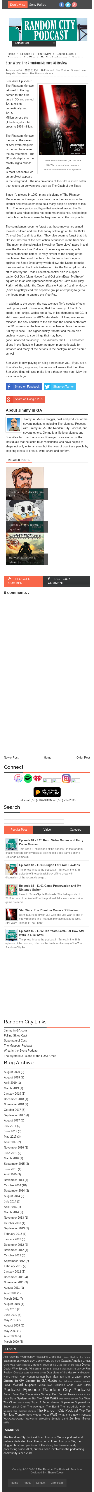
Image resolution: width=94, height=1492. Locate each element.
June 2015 (10, 1169)
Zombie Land (61, 1418)
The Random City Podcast (58, 1410)
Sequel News (67, 1394)
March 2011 (11, 1298)
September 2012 (14, 1261)
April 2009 (10, 1336)
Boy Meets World (40, 1360)
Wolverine (32, 1418)
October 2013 (12, 1223)
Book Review (21, 1360)
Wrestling (45, 1418)
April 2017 (10, 1142)
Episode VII (26, 1368)
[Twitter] (68, 4)
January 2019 (12, 1093)
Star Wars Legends (69, 1398)
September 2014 (14, 1190)
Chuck (87, 1360)
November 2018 (14, 1104)
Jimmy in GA (14, 1380)
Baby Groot (63, 1357)
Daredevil (37, 1364)
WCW (46, 1414)
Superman (68, 1402)
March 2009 (11, 1341)
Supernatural (83, 1402)
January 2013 (12, 1239)
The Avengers (36, 1406)
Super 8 (36, 1402)
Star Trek (37, 1398)
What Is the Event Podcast (21, 1050)
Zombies (76, 1418)
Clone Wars (9, 1365)
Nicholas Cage (65, 1384)
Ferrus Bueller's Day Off (72, 1369)
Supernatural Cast (15, 1040)
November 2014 (14, 1180)
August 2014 (12, 1196)
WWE (54, 1414)
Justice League (82, 1381)
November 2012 (14, 1250)
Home (14, 1482)
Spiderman (24, 1398)
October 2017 (12, 1109)
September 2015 (14, 1163)
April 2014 (10, 1207)
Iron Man (52, 1376)
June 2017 (10, 1131)
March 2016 (11, 1158)
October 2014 (12, 1185)
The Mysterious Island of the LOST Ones (30, 1055)
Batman (8, 1360)
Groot (43, 1372)
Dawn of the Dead (53, 1365)
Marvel (18, 1385)
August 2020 (12, 1072)
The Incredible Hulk (73, 1406)
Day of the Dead (72, 1365)
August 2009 (12, 1325)
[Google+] (74, 4)
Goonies (35, 1372)
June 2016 (10, 1153)
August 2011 (12, 1287)
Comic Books (23, 1365)
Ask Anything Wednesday (19, 1356)
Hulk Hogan (28, 1376)
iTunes (86, 1418)
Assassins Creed (46, 1356)
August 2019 (12, 1077)
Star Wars (51, 1398)
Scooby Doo (50, 1394)
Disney (86, 1364)
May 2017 (10, 1136)
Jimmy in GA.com (15, 1030)
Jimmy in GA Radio (42, 1380)
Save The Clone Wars (26, 1394)
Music (43, 1384)
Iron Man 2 (67, 1376)
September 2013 (14, 1228)
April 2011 (10, 1293)
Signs (13, 1398)
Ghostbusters (22, 1372)
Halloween (84, 1372)
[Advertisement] (47, 986)
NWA (50, 1385)
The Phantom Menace (25, 1411)
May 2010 (10, 1320)
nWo (6, 1422)
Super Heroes (51, 1402)
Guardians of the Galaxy (62, 1372)
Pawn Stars (83, 1384)
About (27, 1482)
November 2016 (14, 1147)
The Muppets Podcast (18, 1045)
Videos (37, 1414)
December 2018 (14, 1099)
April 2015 (10, 1174)
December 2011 (14, 1277)
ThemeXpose (56, 1472)
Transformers (24, 1414)
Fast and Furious (51, 1369)
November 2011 (14, 1282)
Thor (82, 1410)
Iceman (41, 1376)
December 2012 (14, 1244)
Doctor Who (11, 1368)
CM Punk (56, 1361)
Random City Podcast (67, 1389)
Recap (7, 1394)
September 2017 (14, 1115)
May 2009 (10, 1331)
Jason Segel (83, 1376)
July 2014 (10, 1201)
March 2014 (11, 1212)
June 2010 (10, 1314)
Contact (40, 1482)
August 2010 (12, 1304)
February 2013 (13, 1233)
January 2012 (12, 1271)
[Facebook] (61, 4)
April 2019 (10, 1082)
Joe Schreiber (66, 1381)
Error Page (57, 1482)
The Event (53, 1406)
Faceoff (37, 1369)
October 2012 (12, 1255)
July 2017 (10, 1126)
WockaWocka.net (14, 1418)
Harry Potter (11, 1376)
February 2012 (13, 1266)
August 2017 (12, 1120)
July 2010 (10, 1309)
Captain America (72, 1360)
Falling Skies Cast (15, 1035)
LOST (7, 1384)
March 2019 (11, 1088)
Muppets (31, 1385)
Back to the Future (80, 1357)
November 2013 (14, 1217)
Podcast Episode (23, 1389)
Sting (28, 1402)
